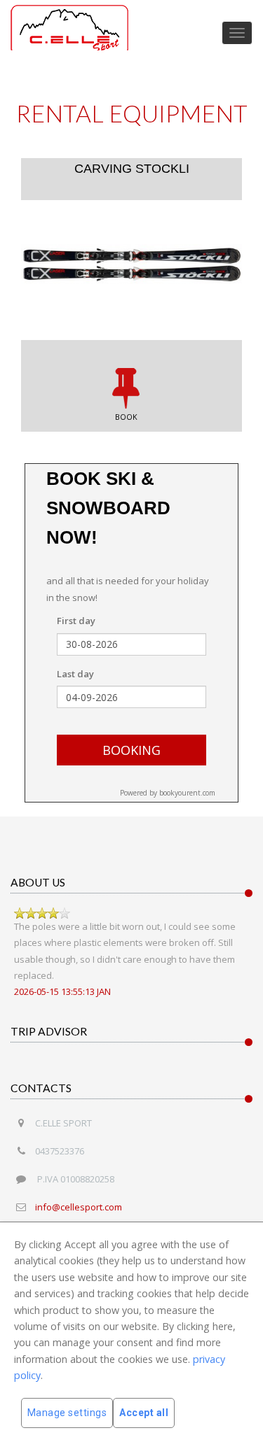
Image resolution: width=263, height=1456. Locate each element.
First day (76, 620)
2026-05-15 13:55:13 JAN (62, 991)
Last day (75, 673)
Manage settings (67, 1412)
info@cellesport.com (78, 1207)
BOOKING (131, 750)
